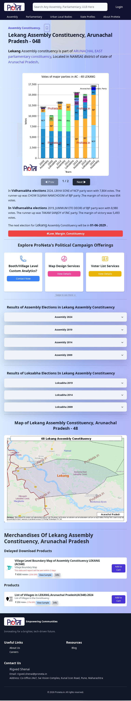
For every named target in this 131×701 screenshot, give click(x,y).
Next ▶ (81, 182)
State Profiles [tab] (87, 16)
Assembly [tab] (12, 16)
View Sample (45, 575)
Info (57, 575)
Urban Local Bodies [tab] (61, 16)
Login (119, 7)
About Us (15, 647)
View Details (64, 273)
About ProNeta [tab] (111, 16)
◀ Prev (49, 182)
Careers (14, 652)
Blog (74, 647)
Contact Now (23, 278)
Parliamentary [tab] (34, 16)
